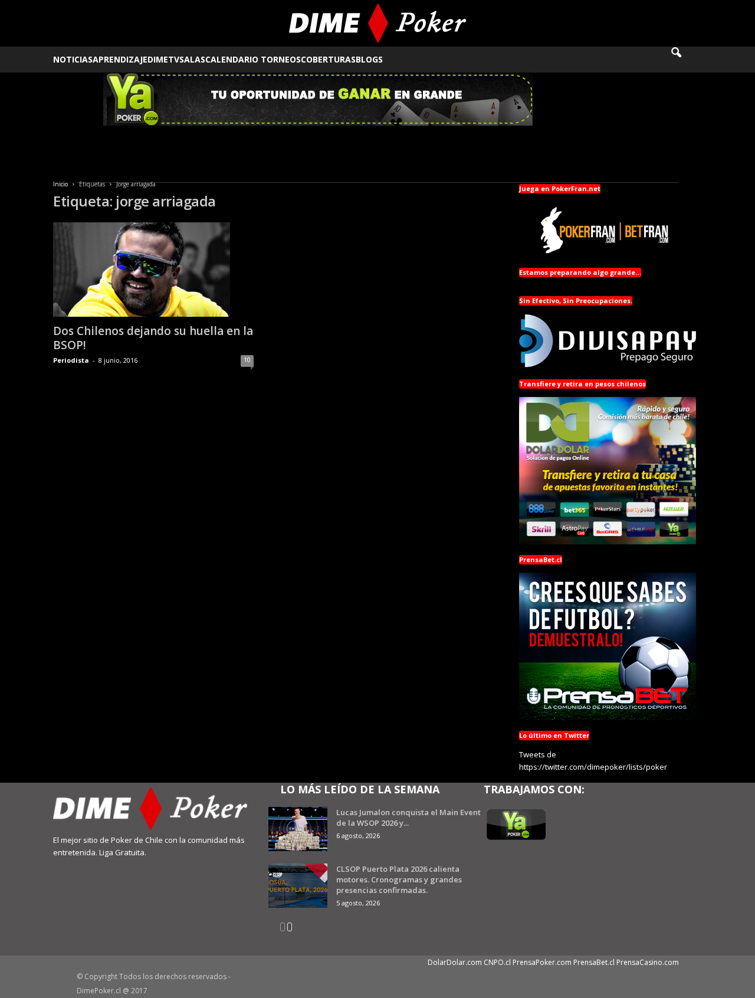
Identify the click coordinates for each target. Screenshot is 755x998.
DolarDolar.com (455, 962)
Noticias (73, 59)
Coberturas (328, 59)
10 (247, 359)
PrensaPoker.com (542, 962)
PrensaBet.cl (594, 962)
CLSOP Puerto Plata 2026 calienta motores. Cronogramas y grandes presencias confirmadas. (399, 879)
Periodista (71, 360)
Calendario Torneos (253, 59)
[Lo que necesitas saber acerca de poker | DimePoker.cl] (378, 23)
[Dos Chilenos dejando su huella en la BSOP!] (153, 269)
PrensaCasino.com (647, 962)
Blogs (369, 59)
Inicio (60, 184)
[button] (684, 60)
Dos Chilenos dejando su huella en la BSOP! (153, 338)
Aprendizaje (120, 59)
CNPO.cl (497, 962)
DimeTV (163, 59)
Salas (192, 59)
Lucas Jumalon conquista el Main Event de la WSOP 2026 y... (408, 817)
